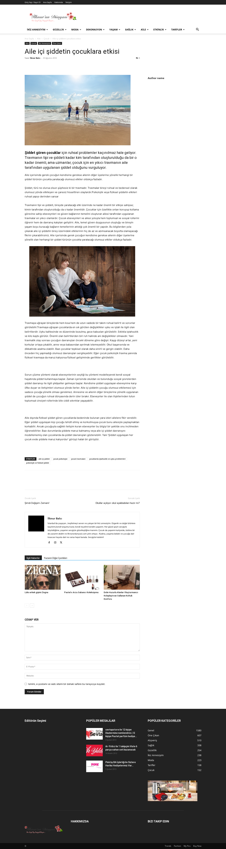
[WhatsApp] (50, 65)
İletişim (69, 2)
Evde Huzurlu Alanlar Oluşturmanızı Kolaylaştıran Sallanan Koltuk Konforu (121, 595)
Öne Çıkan (57, 43)
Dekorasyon (94, 29)
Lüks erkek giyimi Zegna (36, 592)
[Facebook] (28, 65)
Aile (143, 29)
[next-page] (32, 606)
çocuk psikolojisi (60, 459)
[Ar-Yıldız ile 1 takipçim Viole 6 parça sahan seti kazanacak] (94, 750)
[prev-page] (27, 606)
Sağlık (129, 29)
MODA (75, 29)
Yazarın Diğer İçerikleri (55, 558)
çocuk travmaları (78, 459)
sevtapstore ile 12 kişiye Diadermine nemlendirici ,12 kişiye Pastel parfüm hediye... (121, 733)
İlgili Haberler (33, 558)
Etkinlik (158, 29)
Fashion (177, 846)
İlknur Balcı (35, 58)
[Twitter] (35, 65)
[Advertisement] (175, 111)
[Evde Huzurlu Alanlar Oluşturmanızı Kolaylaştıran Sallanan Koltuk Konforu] (122, 577)
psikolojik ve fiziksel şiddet (37, 463)
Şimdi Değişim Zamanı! (37, 503)
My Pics (187, 846)
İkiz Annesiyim (36, 29)
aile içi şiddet (44, 459)
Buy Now (197, 846)
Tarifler (176, 29)
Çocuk (46, 38)
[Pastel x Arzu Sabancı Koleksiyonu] (82, 577)
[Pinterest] (43, 65)
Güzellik (58, 29)
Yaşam (113, 29)
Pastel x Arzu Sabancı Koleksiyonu (81, 592)
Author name (156, 78)
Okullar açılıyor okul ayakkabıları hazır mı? (117, 503)
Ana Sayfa (47, 2)
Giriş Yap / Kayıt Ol (33, 2)
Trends (168, 846)
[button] (197, 29)
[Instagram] (56, 543)
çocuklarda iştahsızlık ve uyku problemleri (107, 459)
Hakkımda (58, 2)
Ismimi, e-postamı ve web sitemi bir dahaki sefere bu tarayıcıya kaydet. (66, 684)
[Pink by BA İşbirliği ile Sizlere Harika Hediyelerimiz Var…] (94, 766)
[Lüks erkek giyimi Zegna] (43, 577)
